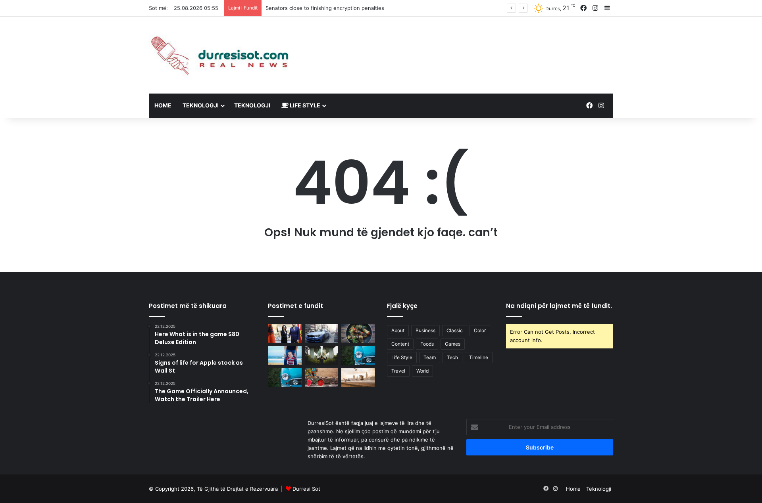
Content (400, 344)
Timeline (478, 357)
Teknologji (201, 105)
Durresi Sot (306, 489)
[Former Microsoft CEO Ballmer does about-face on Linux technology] (358, 355)
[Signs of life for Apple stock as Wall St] (322, 377)
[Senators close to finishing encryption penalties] (322, 333)
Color (480, 330)
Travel (398, 371)
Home (162, 105)
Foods (427, 344)
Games (452, 344)
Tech (452, 357)
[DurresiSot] (222, 55)
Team (429, 357)
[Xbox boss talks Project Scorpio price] (322, 355)
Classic (454, 330)
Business (425, 330)
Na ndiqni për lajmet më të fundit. (559, 306)
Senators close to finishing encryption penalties (325, 8)
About (397, 330)
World (422, 371)
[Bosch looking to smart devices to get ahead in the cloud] (285, 377)
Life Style (304, 105)
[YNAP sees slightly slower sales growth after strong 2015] (358, 377)
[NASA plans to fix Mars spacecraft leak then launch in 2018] (358, 333)
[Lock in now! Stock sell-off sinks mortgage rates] (285, 355)
